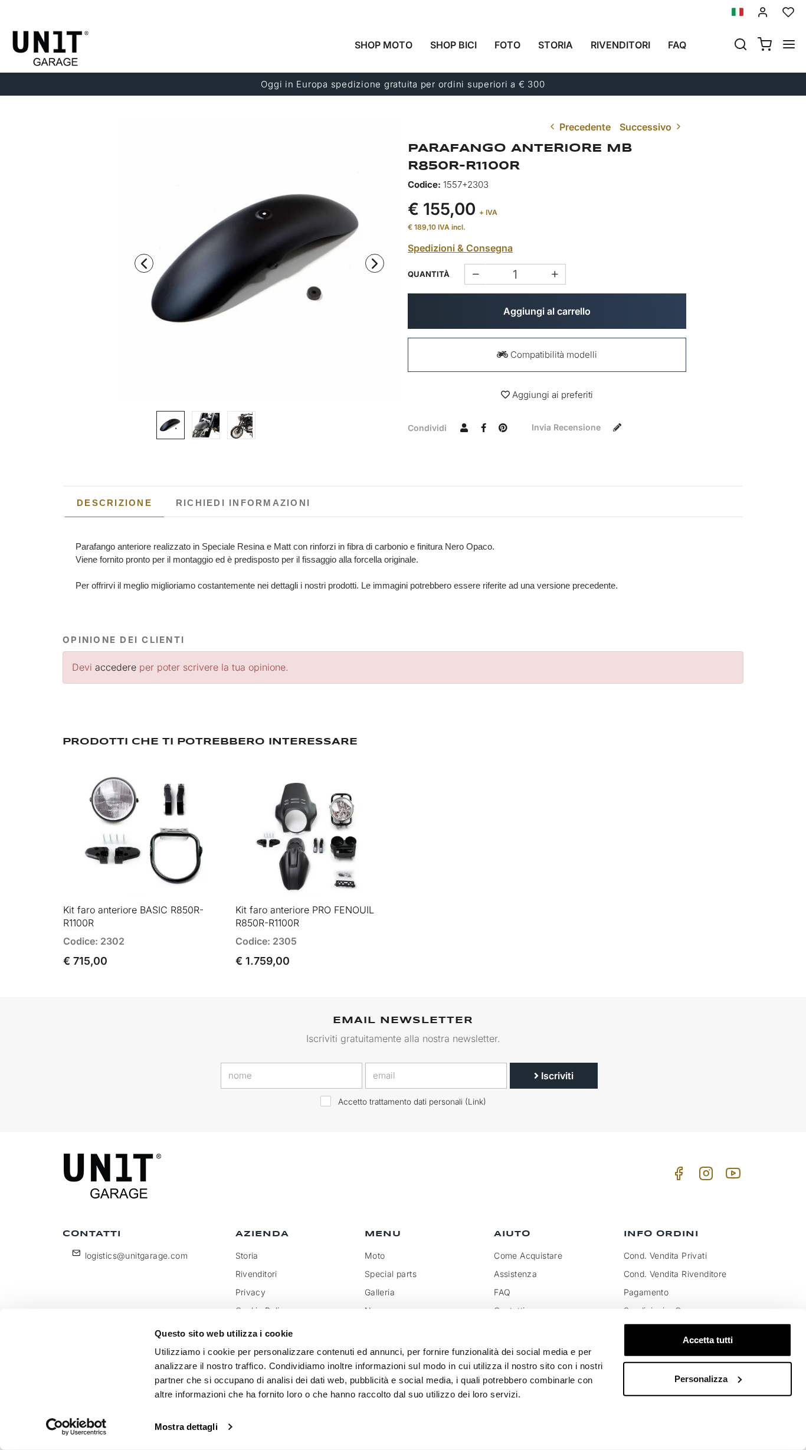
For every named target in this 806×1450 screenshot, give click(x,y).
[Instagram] (703, 1176)
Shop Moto (383, 45)
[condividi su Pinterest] (502, 427)
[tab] (114, 503)
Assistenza (515, 1274)
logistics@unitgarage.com (136, 1255)
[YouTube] (731, 1176)
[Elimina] (555, 274)
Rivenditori (620, 45)
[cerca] (740, 45)
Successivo (647, 127)
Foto (507, 45)
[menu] (789, 45)
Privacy (250, 1292)
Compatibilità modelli (552, 354)
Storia (555, 45)
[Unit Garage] (114, 1176)
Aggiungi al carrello (547, 311)
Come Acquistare (528, 1255)
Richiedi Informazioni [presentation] (243, 503)
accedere (115, 667)
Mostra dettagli (186, 1427)
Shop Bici (453, 45)
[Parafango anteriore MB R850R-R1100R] (259, 259)
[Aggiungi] (475, 274)
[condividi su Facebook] (483, 427)
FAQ (502, 1292)
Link (475, 1101)
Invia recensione (567, 427)
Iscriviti (556, 1076)
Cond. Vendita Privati (665, 1255)
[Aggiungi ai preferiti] (183, 783)
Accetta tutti (708, 1340)
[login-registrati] (763, 12)
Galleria (380, 1292)
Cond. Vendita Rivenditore (675, 1274)
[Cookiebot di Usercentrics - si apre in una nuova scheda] (76, 1427)
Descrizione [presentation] (114, 503)
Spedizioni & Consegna (460, 248)
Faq (677, 45)
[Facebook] (676, 1176)
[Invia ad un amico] (464, 427)
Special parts (391, 1274)
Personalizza (701, 1378)
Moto (375, 1255)
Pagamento (646, 1292)
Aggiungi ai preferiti (551, 394)
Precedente (584, 127)
